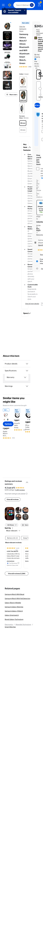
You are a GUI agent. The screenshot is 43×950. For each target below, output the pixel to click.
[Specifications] (27, 371)
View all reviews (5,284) (16, 573)
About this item (11, 356)
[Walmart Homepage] (9, 5)
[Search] (32, 5)
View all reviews (13, 499)
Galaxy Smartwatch (12, 615)
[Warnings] (27, 386)
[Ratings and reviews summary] (27, 481)
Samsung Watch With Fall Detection (17, 598)
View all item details (32, 304)
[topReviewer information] (18, 563)
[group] (28, 66)
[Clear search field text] (28, 5)
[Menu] (4, 5)
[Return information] (35, 68)
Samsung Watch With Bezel (14, 594)
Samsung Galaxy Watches (14, 607)
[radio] (23, 82)
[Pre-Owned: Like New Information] (40, 94)
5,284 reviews (20, 490)
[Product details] (27, 364)
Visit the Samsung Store (22, 29)
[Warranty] (25, 377)
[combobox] (24, 5)
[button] (24, 147)
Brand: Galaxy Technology (14, 619)
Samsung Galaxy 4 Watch (14, 611)
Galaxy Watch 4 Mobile (13, 603)
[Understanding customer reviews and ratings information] (27, 494)
